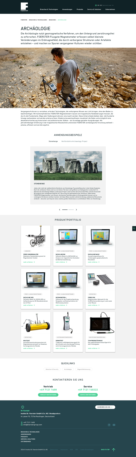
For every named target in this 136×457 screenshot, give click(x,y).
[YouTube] (114, 425)
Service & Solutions (28, 439)
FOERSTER (24, 20)
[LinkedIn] (109, 425)
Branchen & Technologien (30, 432)
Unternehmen (26, 441)
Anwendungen (26, 434)
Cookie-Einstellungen (87, 449)
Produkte (24, 437)
